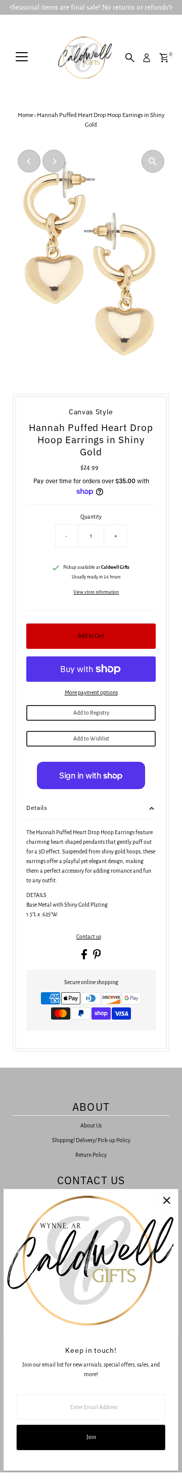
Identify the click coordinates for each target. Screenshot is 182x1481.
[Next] (53, 161)
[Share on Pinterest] (97, 957)
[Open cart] (164, 57)
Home (25, 115)
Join (91, 1437)
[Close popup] (166, 1201)
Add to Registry (91, 713)
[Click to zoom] (153, 161)
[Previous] (29, 161)
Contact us (88, 937)
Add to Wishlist (91, 738)
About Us (91, 1125)
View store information (96, 592)
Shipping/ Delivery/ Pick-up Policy (91, 1140)
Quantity (91, 517)
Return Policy (91, 1155)
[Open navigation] (22, 57)
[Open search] (129, 57)
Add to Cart (91, 636)
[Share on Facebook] (84, 957)
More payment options (91, 692)
